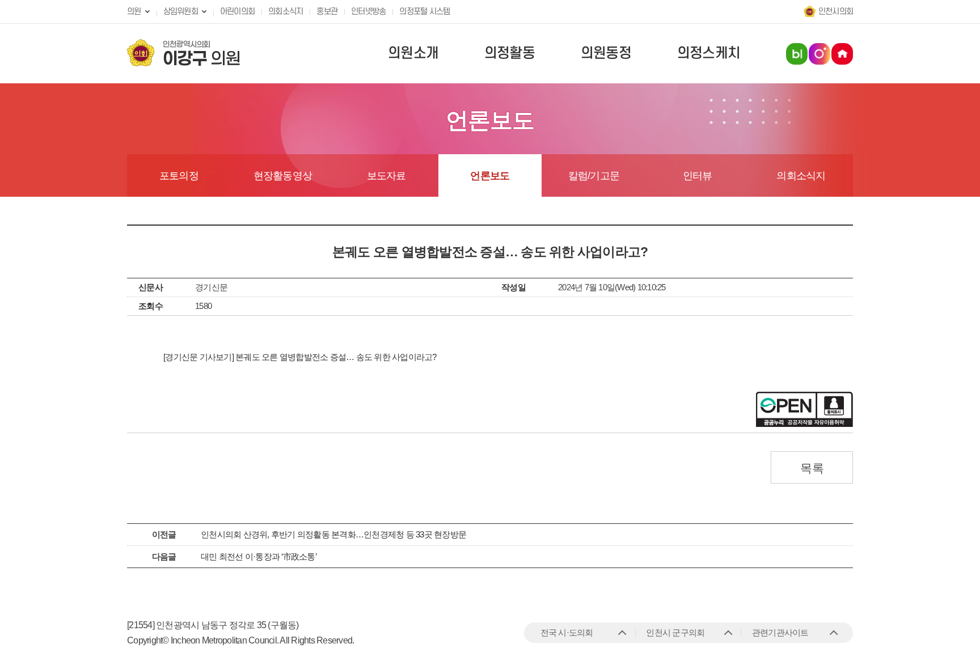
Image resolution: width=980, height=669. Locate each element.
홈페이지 (842, 54)
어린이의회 (237, 11)
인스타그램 (819, 54)
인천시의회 (835, 11)
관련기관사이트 (780, 632)
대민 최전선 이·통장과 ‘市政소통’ (258, 556)
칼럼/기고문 (594, 175)
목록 (811, 468)
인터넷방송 (368, 11)
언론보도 (489, 175)
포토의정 (178, 175)
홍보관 (326, 11)
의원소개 (413, 53)
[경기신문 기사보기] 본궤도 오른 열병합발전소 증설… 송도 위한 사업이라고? (300, 357)
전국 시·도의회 (566, 632)
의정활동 (509, 53)
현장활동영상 (283, 175)
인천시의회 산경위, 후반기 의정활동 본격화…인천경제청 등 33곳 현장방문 (333, 534)
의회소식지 (285, 11)
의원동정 (606, 53)
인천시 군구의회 (675, 632)
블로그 (797, 54)
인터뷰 (697, 175)
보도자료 (386, 175)
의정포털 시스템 (424, 11)
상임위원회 (180, 11)
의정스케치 (708, 53)
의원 (134, 11)
